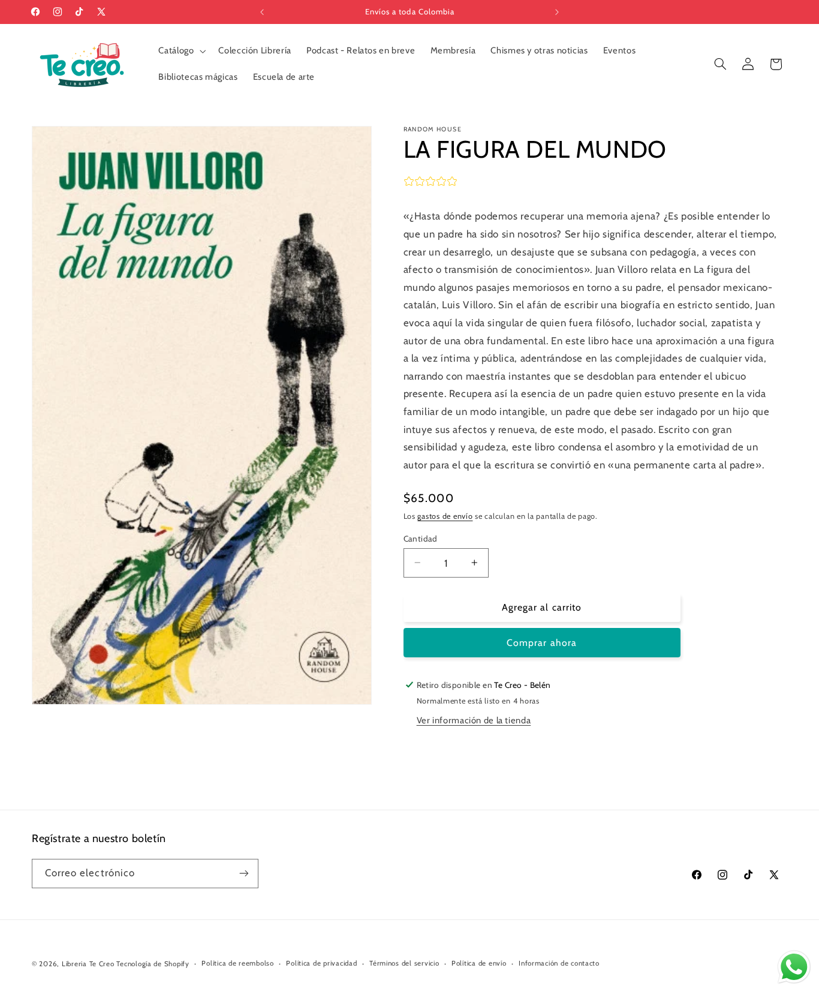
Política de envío (479, 964)
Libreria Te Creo (88, 964)
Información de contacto (559, 964)
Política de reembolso (237, 964)
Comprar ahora (542, 642)
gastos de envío (444, 515)
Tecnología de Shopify (152, 964)
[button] (181, 51)
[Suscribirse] (244, 873)
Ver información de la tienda (474, 719)
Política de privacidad (321, 964)
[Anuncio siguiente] (557, 12)
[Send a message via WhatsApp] (794, 967)
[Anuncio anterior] (262, 12)
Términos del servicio (404, 964)
